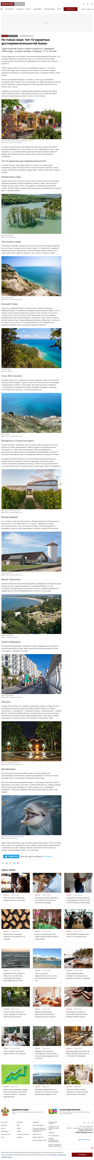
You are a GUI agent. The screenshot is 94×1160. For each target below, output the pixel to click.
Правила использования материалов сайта (53, 1140)
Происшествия (49, 9)
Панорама (36, 1122)
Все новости (9, 9)
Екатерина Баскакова (26, 36)
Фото (18, 1125)
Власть (28, 9)
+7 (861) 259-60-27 (85, 1130)
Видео (18, 1128)
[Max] (17, 863)
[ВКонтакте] (6, 863)
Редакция (51, 1132)
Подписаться (13, 856)
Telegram (92, 4)
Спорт (59, 9)
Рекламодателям (53, 1135)
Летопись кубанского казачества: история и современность (39, 1130)
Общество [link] (6, 895)
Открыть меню (2, 9)
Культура (19, 1122)
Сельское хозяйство (23, 1134)
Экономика (38, 9)
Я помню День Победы (52, 1122)
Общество (19, 9)
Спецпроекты (70, 9)
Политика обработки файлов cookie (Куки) (54, 1145)
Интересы (20, 1137)
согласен (82, 1155)
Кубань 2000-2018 (38, 1137)
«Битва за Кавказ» (38, 1125)
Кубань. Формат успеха (40, 1140)
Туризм (4, 36)
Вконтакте (83, 4)
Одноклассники (87, 4)
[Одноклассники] (10, 863)
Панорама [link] (69, 970)
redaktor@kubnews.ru (84, 1132)
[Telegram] (14, 863)
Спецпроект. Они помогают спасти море (53, 1128)
